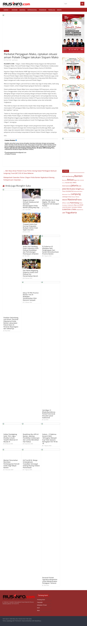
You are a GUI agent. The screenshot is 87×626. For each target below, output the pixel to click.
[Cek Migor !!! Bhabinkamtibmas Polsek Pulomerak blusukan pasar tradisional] (50, 282)
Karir (38, 608)
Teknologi (51, 10)
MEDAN (64, 200)
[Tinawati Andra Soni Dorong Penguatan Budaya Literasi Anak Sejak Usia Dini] (31, 214)
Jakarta (74, 185)
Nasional (22, 10)
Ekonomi (14, 10)
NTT (66, 203)
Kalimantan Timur (66, 194)
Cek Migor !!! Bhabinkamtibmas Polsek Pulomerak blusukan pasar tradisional (48, 413)
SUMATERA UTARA (69, 209)
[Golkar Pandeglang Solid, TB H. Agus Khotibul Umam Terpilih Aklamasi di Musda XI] (12, 424)
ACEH (63, 176)
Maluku (77, 197)
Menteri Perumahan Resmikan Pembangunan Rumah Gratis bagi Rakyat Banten (11, 464)
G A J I (63, 182)
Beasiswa (64, 180)
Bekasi (70, 179)
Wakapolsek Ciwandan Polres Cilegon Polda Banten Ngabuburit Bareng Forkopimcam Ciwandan (28, 178)
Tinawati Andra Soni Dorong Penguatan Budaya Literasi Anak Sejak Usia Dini (30, 227)
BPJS (78, 180)
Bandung (71, 176)
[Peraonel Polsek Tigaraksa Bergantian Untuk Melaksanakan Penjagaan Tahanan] (50, 450)
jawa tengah (76, 189)
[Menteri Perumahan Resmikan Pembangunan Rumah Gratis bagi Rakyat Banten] (12, 450)
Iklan (71, 182)
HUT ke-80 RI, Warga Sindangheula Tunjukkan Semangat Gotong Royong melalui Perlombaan (31, 464)
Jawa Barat (66, 188)
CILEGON (82, 180)
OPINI (68, 203)
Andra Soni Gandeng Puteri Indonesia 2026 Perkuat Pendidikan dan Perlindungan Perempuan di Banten (30, 250)
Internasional (32, 10)
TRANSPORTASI (79, 209)
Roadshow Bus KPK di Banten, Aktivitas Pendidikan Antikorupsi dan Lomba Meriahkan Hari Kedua (31, 438)
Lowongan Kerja (66, 197)
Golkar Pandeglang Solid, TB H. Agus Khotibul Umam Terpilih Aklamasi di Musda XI (10, 438)
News (79, 200)
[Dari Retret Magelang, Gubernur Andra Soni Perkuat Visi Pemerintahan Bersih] (31, 260)
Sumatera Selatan (77, 207)
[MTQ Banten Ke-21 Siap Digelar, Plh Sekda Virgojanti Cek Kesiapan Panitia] (50, 190)
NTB (63, 203)
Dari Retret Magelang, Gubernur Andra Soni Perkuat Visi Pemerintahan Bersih (30, 273)
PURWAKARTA (71, 205)
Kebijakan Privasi (42, 605)
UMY (63, 213)
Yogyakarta (71, 212)
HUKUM (67, 182)
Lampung (76, 193)
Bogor (75, 180)
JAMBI (79, 186)
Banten (6, 51)
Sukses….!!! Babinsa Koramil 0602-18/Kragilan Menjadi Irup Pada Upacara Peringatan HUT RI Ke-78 (50, 438)
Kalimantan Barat (78, 191)
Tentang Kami (41, 599)
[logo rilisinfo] (19, 595)
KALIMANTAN (70, 191)
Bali (67, 176)
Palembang (74, 202)
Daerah (6, 10)
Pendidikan (42, 10)
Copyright (40, 602)
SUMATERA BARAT (66, 207)
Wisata (59, 10)
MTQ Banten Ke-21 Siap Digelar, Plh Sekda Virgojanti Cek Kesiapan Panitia (50, 203)
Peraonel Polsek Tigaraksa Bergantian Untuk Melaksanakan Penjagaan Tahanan (49, 580)
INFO (74, 183)
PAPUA (80, 203)
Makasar (73, 196)
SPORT (81, 205)
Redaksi (16, 60)
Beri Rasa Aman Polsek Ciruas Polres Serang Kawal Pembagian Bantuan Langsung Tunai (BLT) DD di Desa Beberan (30, 172)
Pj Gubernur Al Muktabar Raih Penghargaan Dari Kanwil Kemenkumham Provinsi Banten (50, 250)
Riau (75, 205)
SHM (78, 205)
